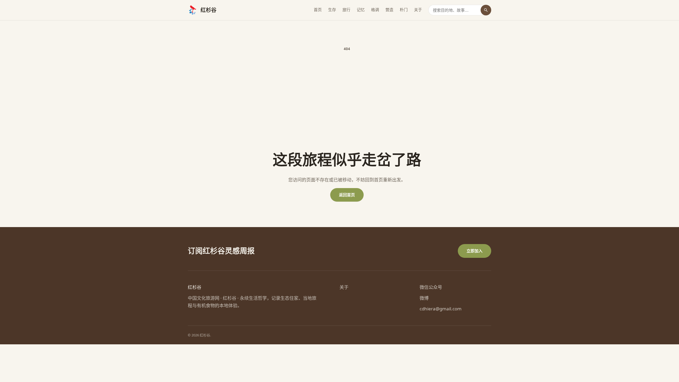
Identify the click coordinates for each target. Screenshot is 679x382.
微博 (424, 298)
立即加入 (474, 250)
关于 (418, 9)
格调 (375, 9)
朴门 (404, 9)
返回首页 (347, 194)
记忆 (361, 9)
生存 (332, 9)
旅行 (346, 9)
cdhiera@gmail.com (441, 309)
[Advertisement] (347, 101)
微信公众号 (431, 287)
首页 (318, 9)
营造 (389, 9)
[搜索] (486, 10)
